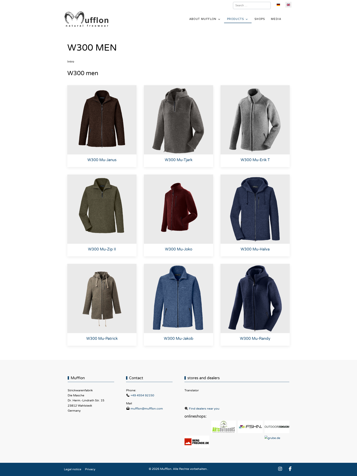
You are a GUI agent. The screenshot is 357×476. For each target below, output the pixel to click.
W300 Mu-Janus (102, 160)
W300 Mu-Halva (255, 249)
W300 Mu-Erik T (255, 160)
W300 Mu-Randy (255, 338)
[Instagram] (280, 469)
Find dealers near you (204, 408)
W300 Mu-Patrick (102, 338)
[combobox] (252, 5)
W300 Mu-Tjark (178, 160)
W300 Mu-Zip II (102, 249)
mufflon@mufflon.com (147, 408)
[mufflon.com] (86, 19)
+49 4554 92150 (142, 395)
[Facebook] (290, 469)
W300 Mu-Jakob (178, 338)
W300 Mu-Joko (178, 249)
